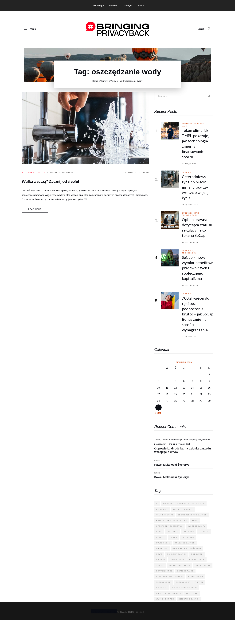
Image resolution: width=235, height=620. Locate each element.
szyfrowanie (195, 576)
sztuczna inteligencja (169, 576)
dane (159, 532)
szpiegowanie (185, 571)
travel (199, 582)
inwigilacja (163, 543)
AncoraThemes (104, 611)
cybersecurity (196, 526)
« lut (158, 413)
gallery (204, 532)
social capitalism (179, 565)
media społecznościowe (186, 548)
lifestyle (162, 548)
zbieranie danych (189, 599)
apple (176, 509)
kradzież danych (185, 543)
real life (187, 172)
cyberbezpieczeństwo (169, 526)
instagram (188, 537)
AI (157, 504)
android (168, 504)
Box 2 (25, 172)
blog (195, 520)
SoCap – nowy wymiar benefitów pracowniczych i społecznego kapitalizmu (197, 268)
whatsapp (192, 593)
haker (173, 537)
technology (189, 253)
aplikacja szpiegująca (191, 504)
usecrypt (162, 588)
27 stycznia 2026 (190, 242)
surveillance (164, 571)
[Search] (209, 29)
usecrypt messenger (169, 593)
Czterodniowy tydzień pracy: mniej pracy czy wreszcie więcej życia (195, 187)
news (159, 554)
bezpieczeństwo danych (192, 515)
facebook (172, 532)
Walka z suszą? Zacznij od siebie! (50, 181)
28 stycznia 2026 (190, 204)
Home (95, 81)
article (188, 509)
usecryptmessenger (184, 588)
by (53, 172)
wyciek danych (165, 599)
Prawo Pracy (190, 215)
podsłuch (197, 554)
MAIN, (197, 213)
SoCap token (197, 560)
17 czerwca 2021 (69, 172)
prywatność (177, 560)
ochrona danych (177, 554)
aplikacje (162, 509)
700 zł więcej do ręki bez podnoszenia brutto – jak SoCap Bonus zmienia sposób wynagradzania (197, 314)
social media (203, 565)
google (160, 537)
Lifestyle (40, 172)
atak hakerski (164, 515)
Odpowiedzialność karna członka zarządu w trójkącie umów (182, 450)
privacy (160, 560)
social (160, 565)
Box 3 (31, 172)
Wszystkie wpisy (108, 81)
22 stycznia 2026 (190, 336)
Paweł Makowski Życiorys (171, 464)
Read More (35, 209)
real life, (188, 251)
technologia (164, 582)
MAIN (184, 126)
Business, (188, 124)
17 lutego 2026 (189, 163)
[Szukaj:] (183, 95)
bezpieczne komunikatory (171, 520)
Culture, (199, 124)
